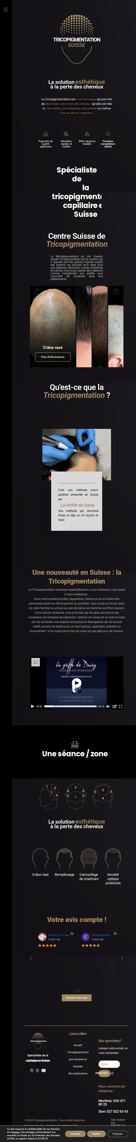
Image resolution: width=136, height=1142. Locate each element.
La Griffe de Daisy (78, 499)
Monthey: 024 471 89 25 (112, 1091)
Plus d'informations (52, 351)
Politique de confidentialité (62, 1114)
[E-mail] (43, 1059)
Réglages (117, 1133)
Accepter (75, 1133)
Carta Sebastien (101, 923)
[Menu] (5, 9)
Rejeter (96, 1133)
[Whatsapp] (37, 1059)
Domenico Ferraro (59, 923)
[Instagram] (31, 1059)
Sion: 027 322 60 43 (113, 1100)
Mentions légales (34, 1114)
